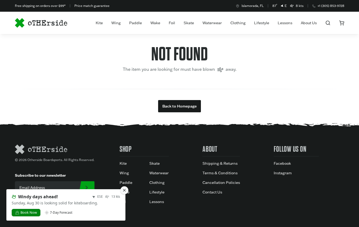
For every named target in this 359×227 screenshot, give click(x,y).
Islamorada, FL (253, 6)
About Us (309, 22)
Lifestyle (261, 22)
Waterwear (212, 22)
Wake (155, 22)
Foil (172, 22)
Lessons (285, 22)
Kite (99, 22)
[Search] (328, 23)
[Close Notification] (124, 190)
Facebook (282, 163)
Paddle (135, 22)
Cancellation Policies (221, 182)
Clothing (238, 22)
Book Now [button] (28, 212)
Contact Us (212, 192)
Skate (189, 22)
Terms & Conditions (220, 173)
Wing (116, 22)
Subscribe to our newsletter (40, 175)
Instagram (283, 173)
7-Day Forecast (61, 213)
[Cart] (341, 23)
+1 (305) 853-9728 (331, 6)
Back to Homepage (179, 106)
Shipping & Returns (220, 163)
